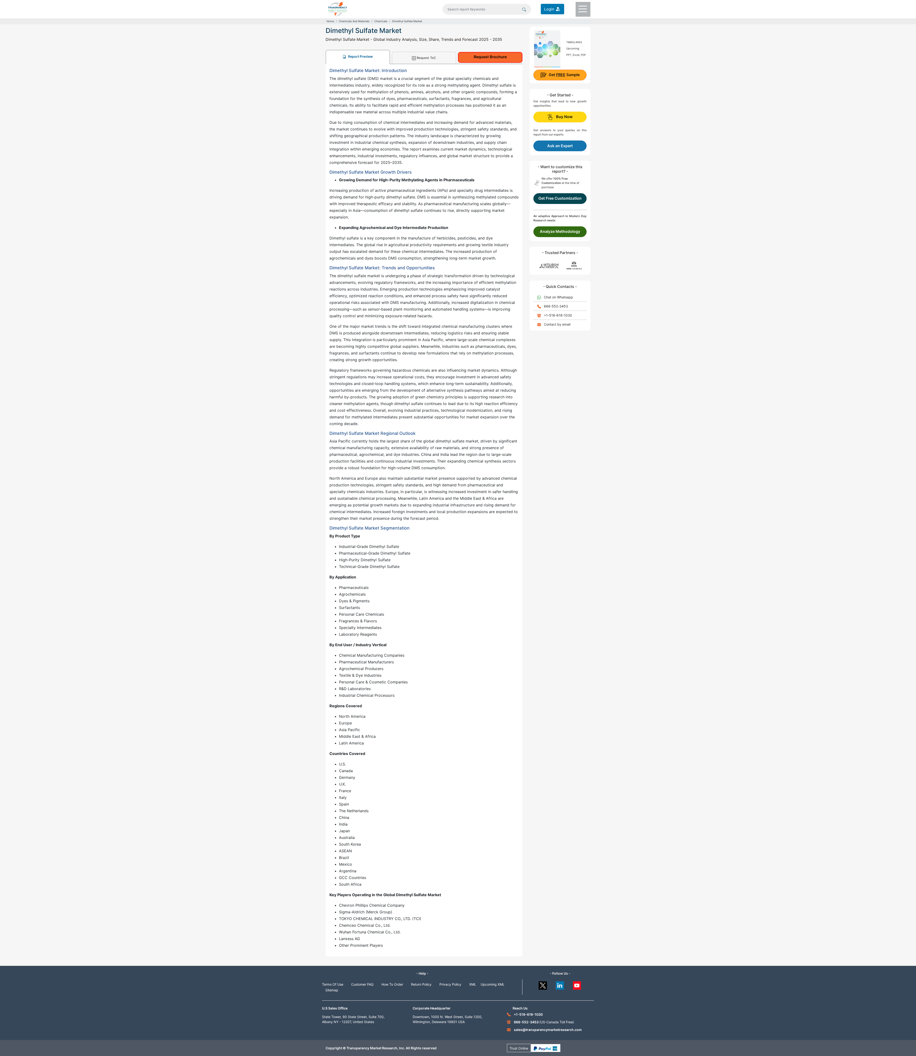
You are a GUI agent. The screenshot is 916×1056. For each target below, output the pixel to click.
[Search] (524, 9)
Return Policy (421, 984)
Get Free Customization (560, 198)
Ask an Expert (560, 145)
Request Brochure (490, 56)
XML (472, 984)
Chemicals (380, 21)
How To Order (392, 984)
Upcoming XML (493, 984)
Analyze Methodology (560, 231)
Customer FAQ (362, 984)
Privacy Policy (450, 984)
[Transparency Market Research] (337, 8)
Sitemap (331, 990)
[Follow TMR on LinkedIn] (560, 984)
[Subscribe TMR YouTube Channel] (577, 984)
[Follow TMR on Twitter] (543, 984)
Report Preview (360, 56)
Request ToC (426, 58)
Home (330, 21)
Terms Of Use (332, 984)
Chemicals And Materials (354, 21)
